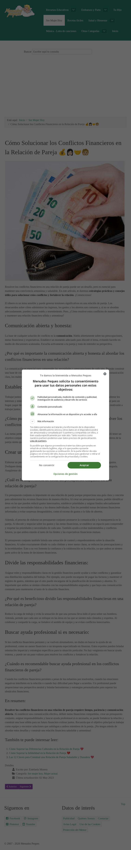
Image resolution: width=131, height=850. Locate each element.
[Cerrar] (104, 373)
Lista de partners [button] (38, 440)
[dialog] (65, 425)
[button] (65, 421)
